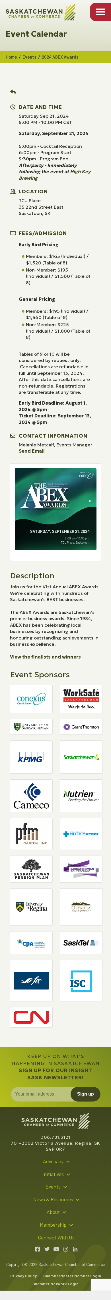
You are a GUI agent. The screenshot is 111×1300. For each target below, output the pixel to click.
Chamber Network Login (55, 1283)
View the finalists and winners (45, 657)
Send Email (32, 451)
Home (11, 56)
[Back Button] (13, 92)
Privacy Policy (23, 1275)
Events (29, 56)
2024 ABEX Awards (60, 56)
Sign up (85, 1094)
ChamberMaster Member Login (72, 1275)
